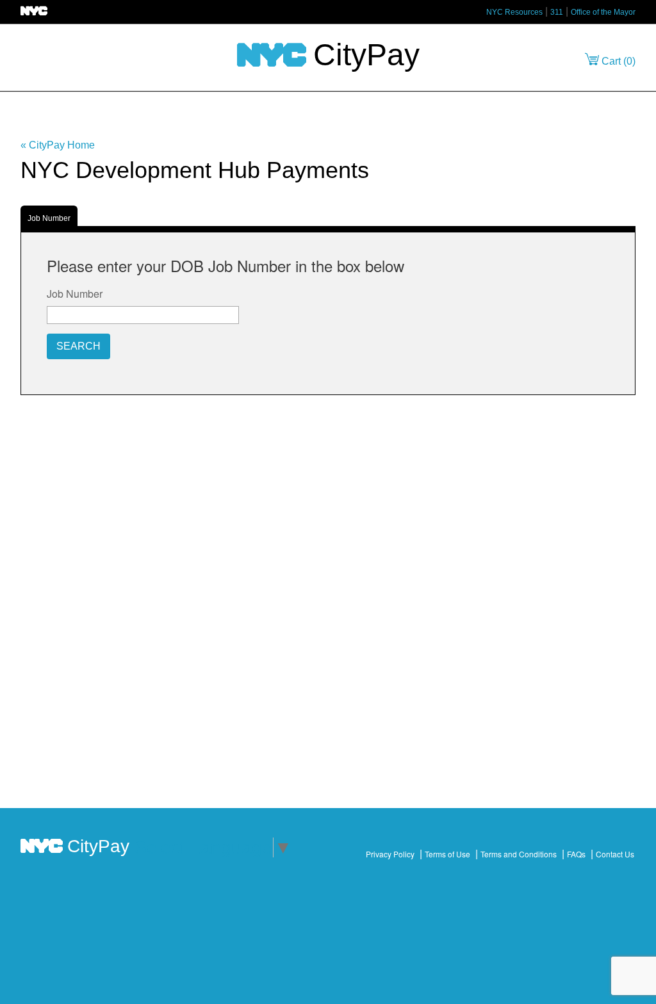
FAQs (576, 853)
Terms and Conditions (518, 853)
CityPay (362, 54)
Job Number (49, 218)
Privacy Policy (390, 853)
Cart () (617, 61)
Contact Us (615, 853)
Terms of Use (447, 853)
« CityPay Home (57, 145)
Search (78, 346)
